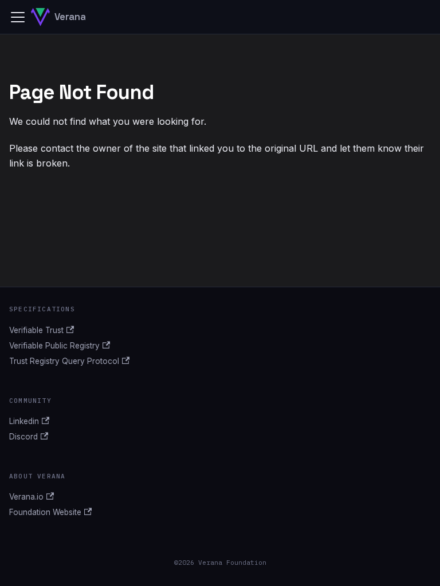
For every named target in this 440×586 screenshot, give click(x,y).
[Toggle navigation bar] (17, 17)
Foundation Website (45, 512)
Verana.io (26, 496)
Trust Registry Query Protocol (64, 361)
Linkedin (24, 421)
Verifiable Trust (36, 330)
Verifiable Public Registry (54, 345)
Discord (23, 436)
